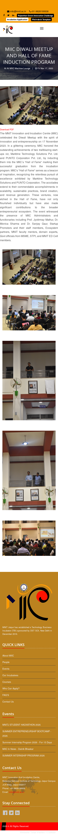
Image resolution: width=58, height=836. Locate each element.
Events (5, 668)
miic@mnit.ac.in (17, 11)
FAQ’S (5, 695)
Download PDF (7, 129)
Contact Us (8, 701)
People (6, 662)
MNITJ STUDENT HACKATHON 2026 (21, 724)
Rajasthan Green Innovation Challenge (35, 15)
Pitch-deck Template (41, 19)
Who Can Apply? (10, 688)
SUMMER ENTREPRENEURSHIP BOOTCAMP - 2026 (26, 733)
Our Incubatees (10, 675)
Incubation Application (17, 19)
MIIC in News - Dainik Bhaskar (18, 748)
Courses (6, 681)
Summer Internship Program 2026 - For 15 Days (27, 742)
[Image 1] (29, 267)
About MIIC (8, 655)
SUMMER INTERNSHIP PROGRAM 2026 (23, 755)
